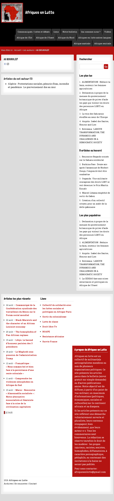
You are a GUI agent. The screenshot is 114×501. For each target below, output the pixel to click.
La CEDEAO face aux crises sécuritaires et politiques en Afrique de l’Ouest (93, 282)
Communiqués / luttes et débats (34, 31)
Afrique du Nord (66, 37)
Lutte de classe (50, 321)
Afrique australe (82, 43)
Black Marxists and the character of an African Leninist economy (21, 323)
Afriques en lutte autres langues (94, 37)
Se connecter (21, 483)
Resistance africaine (53, 336)
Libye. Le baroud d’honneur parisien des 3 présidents (19, 343)
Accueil (17, 50)
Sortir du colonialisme (54, 316)
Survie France (49, 341)
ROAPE (46, 331)
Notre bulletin (70, 31)
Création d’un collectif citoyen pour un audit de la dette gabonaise (93, 203)
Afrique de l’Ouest (45, 37)
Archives (8, 483)
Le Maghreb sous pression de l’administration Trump (21, 355)
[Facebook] (5, 64)
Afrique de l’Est (24, 37)
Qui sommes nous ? (90, 31)
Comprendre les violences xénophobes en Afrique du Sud (19, 381)
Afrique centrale (102, 43)
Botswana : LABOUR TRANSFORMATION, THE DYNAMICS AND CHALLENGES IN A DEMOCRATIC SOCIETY (92, 136)
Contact (33, 483)
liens (56, 31)
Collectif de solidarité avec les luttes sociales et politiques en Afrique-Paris (56, 308)
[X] (8, 64)
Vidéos (107, 31)
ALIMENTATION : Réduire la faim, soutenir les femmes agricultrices (94, 85)
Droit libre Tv (49, 326)
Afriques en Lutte (39, 12)
